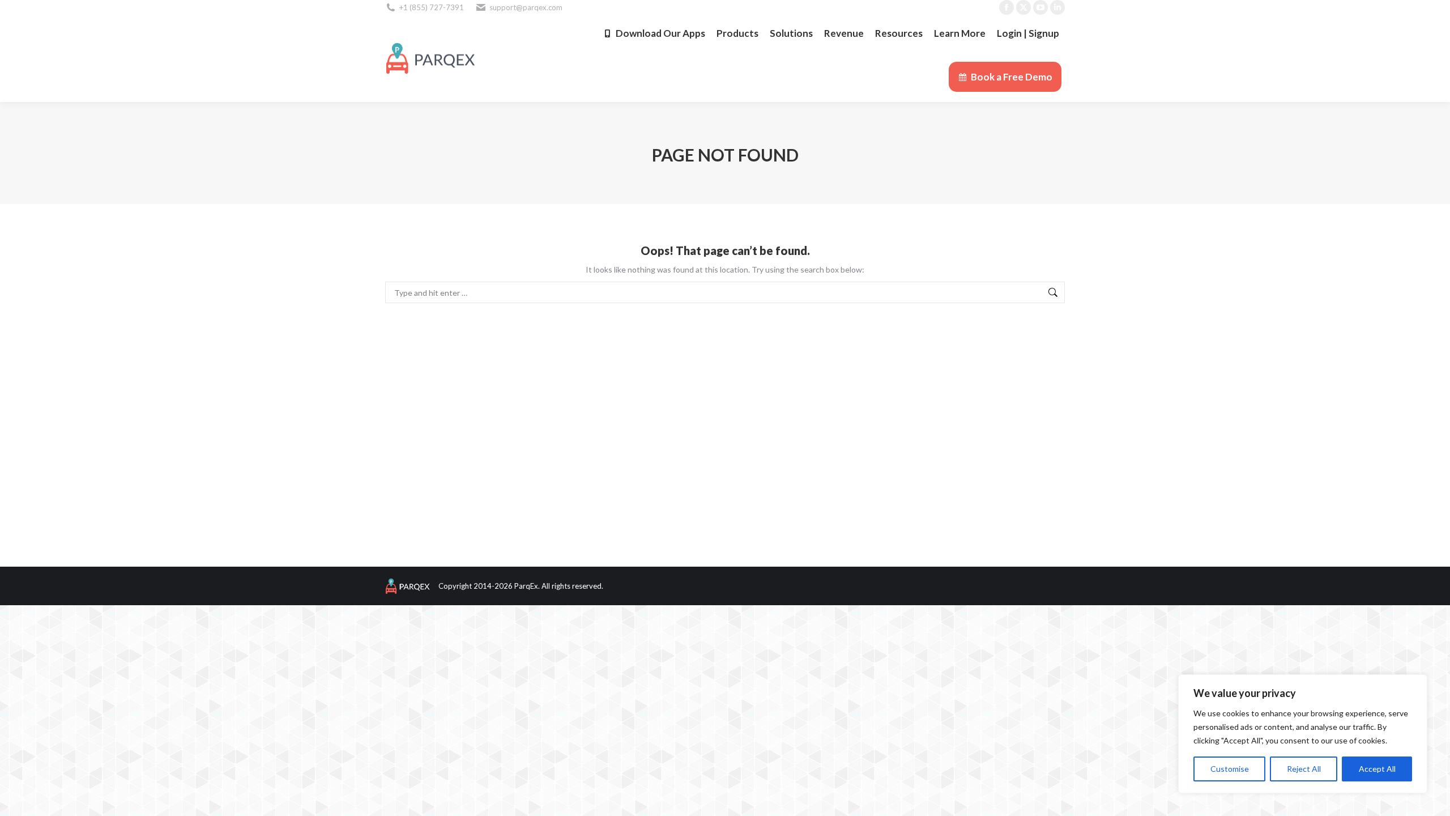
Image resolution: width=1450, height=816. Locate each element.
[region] (1302, 733)
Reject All (1304, 769)
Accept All (1377, 769)
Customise (1229, 769)
